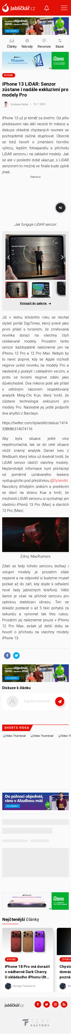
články (20, 919)
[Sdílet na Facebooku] (6, 655)
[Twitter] (46, 1004)
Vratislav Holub (19, 104)
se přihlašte (46, 709)
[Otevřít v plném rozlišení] (35, 535)
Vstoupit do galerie (34, 303)
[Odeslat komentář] (59, 701)
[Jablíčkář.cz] (18, 8)
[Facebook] (38, 1004)
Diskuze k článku (16, 688)
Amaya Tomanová (24, 985)
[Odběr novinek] (46, 8)
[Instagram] (55, 1004)
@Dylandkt (59, 480)
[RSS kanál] (64, 1004)
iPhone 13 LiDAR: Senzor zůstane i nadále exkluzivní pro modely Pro (35, 89)
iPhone (8, 75)
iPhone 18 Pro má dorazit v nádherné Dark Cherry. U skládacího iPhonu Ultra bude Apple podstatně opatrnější (27, 972)
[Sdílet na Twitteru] (15, 655)
